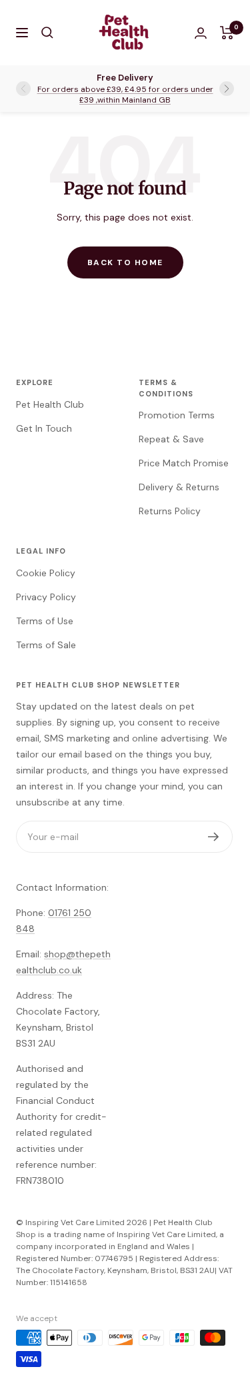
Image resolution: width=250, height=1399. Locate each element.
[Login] (201, 33)
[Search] (47, 33)
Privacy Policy (46, 597)
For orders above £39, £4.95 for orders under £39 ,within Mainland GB (125, 94)
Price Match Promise (184, 463)
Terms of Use (44, 621)
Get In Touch (44, 428)
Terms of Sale (46, 645)
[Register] (213, 836)
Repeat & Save (171, 439)
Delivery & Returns (179, 487)
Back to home (125, 262)
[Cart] (227, 32)
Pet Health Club (50, 404)
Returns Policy (170, 511)
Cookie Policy (45, 573)
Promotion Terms (177, 415)
